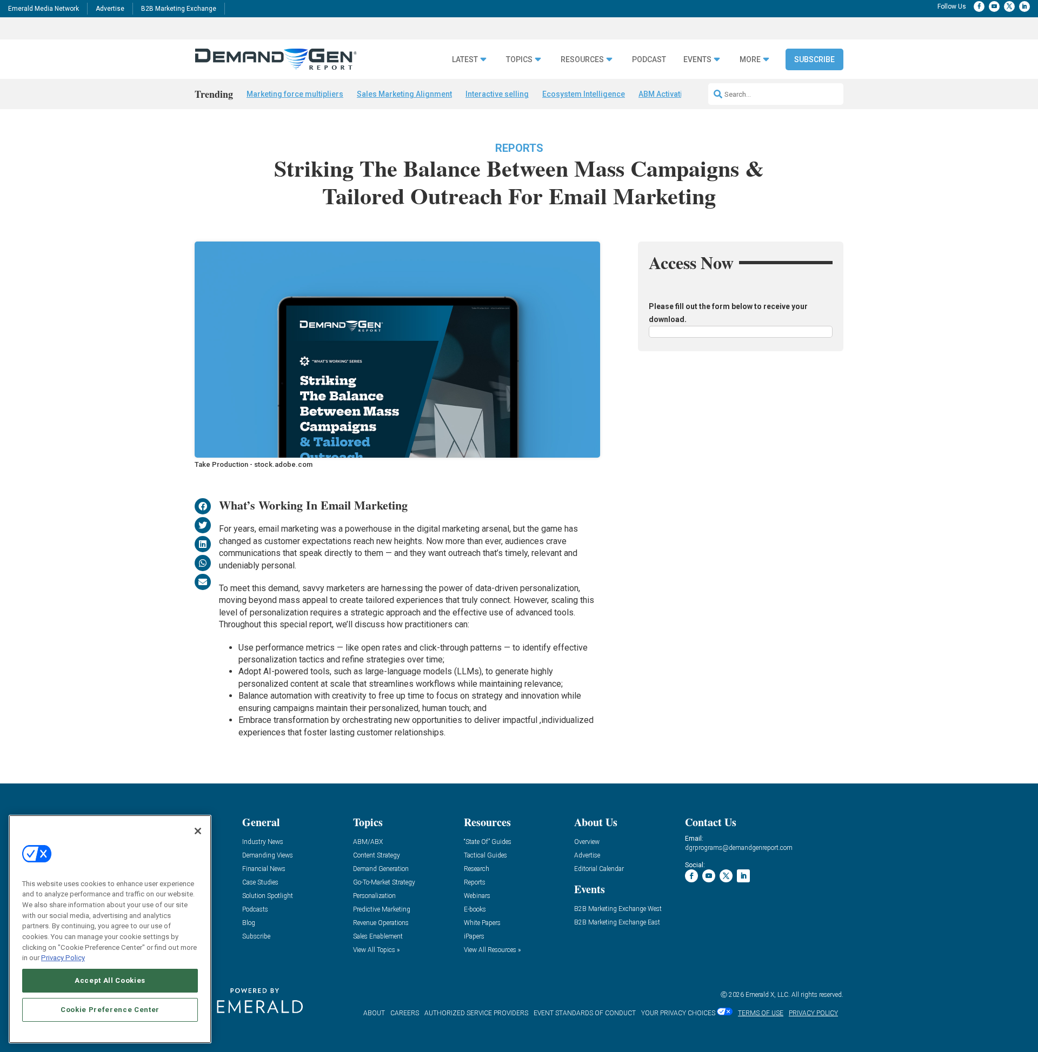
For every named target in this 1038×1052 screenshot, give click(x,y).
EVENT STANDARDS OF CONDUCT (585, 1013)
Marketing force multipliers (295, 94)
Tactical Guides (485, 855)
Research (476, 869)
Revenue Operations (381, 923)
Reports (519, 148)
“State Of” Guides (487, 842)
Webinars (477, 896)
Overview (587, 842)
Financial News (263, 869)
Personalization (374, 896)
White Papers (482, 923)
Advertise (110, 8)
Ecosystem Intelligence (583, 94)
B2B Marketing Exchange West (618, 909)
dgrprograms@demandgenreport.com (739, 848)
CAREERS (404, 1013)
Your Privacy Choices (678, 1013)
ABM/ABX (368, 842)
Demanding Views (267, 855)
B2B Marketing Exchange (178, 8)
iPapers (474, 936)
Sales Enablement (378, 936)
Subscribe (814, 59)
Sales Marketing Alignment (404, 94)
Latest (465, 60)
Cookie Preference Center (110, 1010)
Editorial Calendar (599, 869)
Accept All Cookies (110, 980)
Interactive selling (497, 94)
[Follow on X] (1009, 6)
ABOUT (374, 1013)
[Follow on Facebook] (979, 6)
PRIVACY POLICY (813, 1013)
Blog (248, 923)
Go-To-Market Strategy (384, 882)
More (750, 60)
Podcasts (255, 909)
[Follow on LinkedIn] (1024, 6)
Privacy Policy (63, 958)
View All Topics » (376, 950)
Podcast (649, 60)
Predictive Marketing (381, 909)
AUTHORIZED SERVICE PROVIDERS (476, 1013)
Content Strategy (376, 855)
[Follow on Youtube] (994, 6)
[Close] (198, 831)
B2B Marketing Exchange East (617, 922)
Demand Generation (381, 869)
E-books (475, 909)
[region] (110, 929)
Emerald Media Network (43, 8)
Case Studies (260, 882)
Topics (519, 60)
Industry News (262, 842)
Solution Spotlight (267, 896)
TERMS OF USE (760, 1013)
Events (697, 60)
